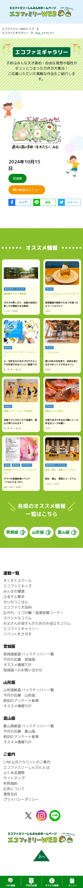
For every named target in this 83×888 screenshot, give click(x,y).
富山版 (63, 532)
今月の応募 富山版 (19, 731)
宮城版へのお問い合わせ (22, 670)
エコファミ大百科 (17, 607)
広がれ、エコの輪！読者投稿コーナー (33, 612)
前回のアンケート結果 (21, 700)
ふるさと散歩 (14, 596)
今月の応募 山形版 (19, 695)
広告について (14, 788)
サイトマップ (14, 778)
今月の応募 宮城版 (19, 659)
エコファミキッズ (17, 585)
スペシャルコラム (17, 618)
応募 (31, 885)
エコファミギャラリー (15, 33)
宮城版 (12, 532)
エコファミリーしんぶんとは (26, 767)
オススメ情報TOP (17, 664)
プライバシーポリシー (21, 799)
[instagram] (41, 818)
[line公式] (54, 818)
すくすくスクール (17, 580)
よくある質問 (14, 772)
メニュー (72, 885)
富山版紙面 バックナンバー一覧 (28, 725)
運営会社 (10, 794)
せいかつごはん (15, 601)
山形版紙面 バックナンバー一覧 (28, 689)
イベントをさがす (17, 634)
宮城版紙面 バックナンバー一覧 (28, 654)
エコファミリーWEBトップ (18, 29)
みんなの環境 (14, 591)
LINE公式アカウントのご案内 (26, 762)
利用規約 (10, 783)
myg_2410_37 (44, 33)
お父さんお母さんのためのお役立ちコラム (37, 623)
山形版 (38, 532)
